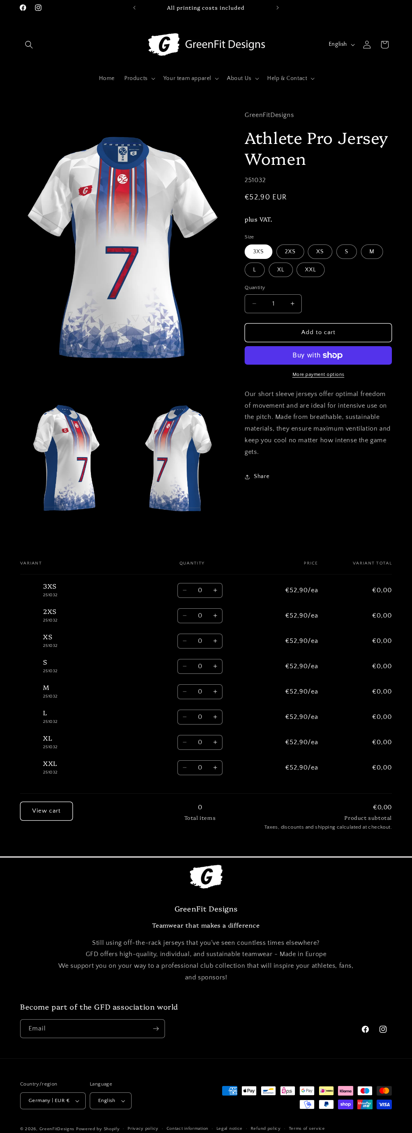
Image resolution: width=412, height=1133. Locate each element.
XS (320, 251)
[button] (29, 44)
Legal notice (229, 1128)
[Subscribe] (156, 1028)
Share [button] (261, 476)
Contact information (187, 1128)
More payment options (318, 374)
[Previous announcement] (134, 7)
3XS (258, 251)
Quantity (255, 287)
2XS (290, 251)
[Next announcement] (277, 7)
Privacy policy (143, 1128)
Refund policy (266, 1128)
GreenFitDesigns (57, 1129)
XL (280, 270)
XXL (310, 270)
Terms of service (307, 1128)
